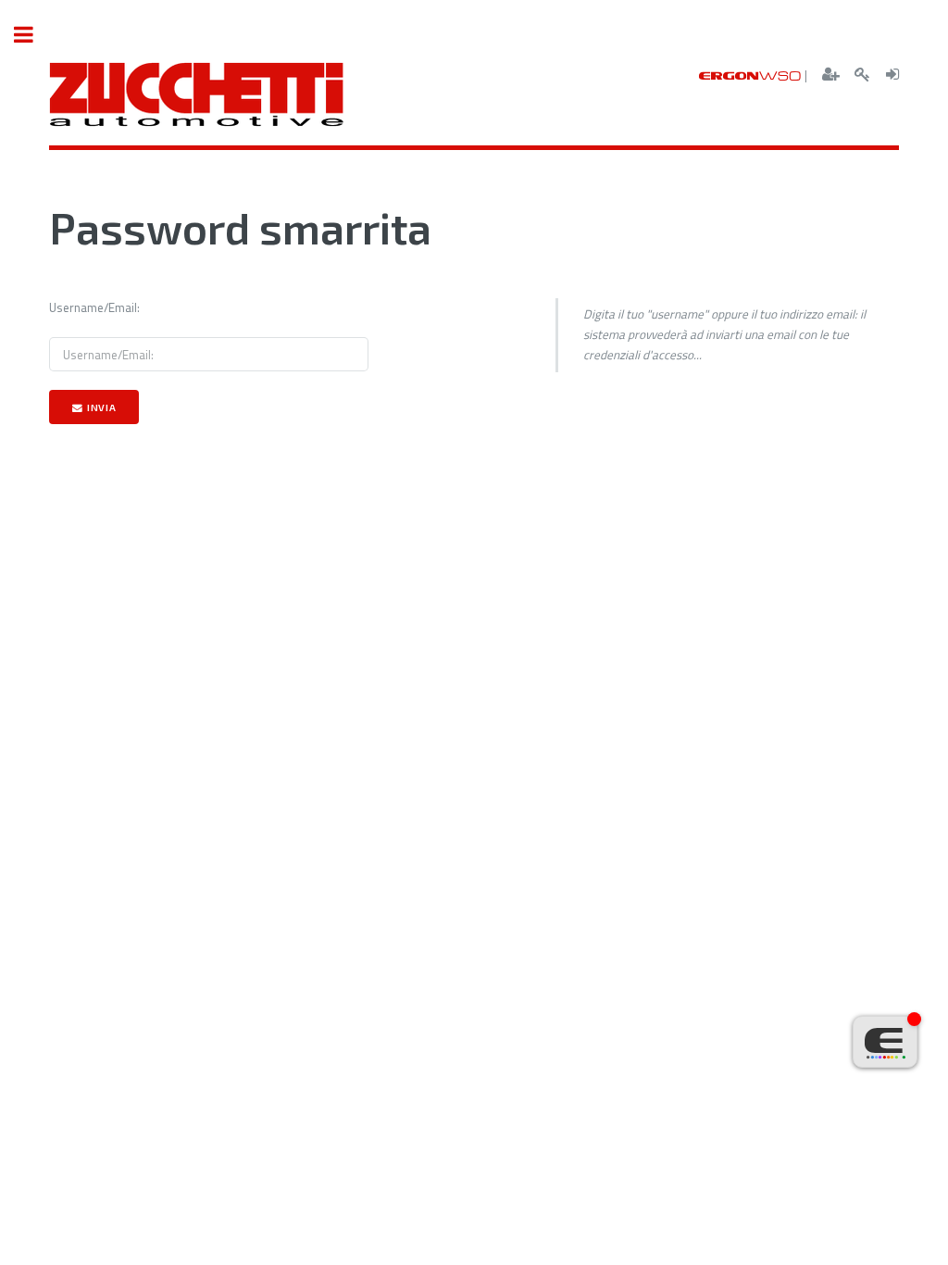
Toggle (33, 34)
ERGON (750, 75)
